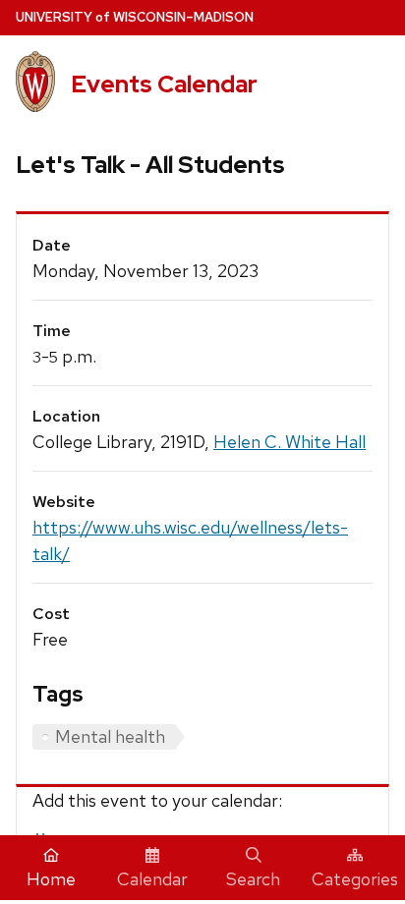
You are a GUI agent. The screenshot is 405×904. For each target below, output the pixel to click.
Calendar (152, 879)
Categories (355, 879)
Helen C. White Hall (289, 441)
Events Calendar (164, 84)
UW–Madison (135, 17)
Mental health (110, 736)
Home (51, 879)
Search (253, 879)
